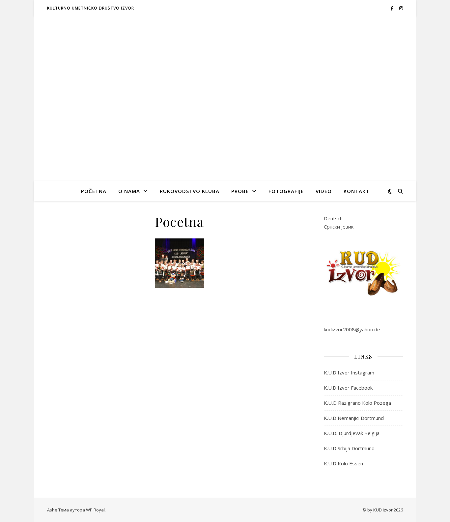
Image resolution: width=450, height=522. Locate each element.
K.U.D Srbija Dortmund (349, 448)
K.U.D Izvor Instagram (349, 372)
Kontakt (356, 191)
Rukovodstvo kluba (189, 191)
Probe (240, 191)
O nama (129, 191)
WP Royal (95, 510)
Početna (93, 191)
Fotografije (286, 191)
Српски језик (338, 226)
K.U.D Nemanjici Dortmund (354, 418)
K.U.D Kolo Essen (343, 463)
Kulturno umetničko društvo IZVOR (90, 8)
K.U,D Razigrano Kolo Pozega (357, 402)
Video (324, 191)
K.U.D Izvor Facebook (348, 387)
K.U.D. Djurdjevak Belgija (352, 433)
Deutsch (333, 218)
